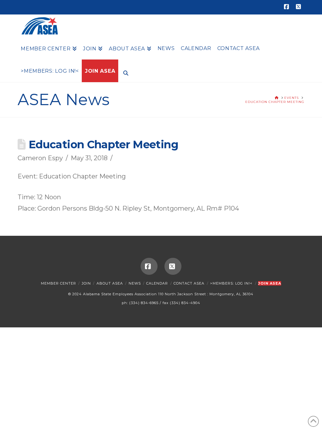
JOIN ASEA (269, 283)
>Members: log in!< (231, 283)
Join (86, 283)
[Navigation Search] (124, 72)
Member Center (58, 283)
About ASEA (110, 283)
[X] (299, 7)
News (135, 283)
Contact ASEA (189, 283)
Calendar (157, 283)
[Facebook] (287, 7)
